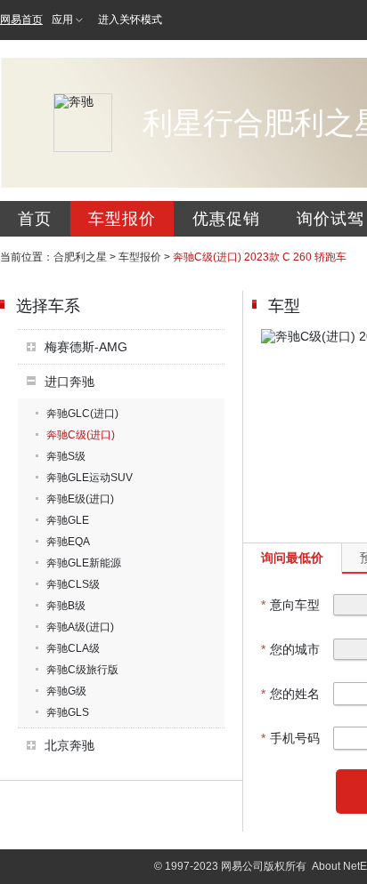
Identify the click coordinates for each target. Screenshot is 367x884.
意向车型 (290, 605)
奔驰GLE (67, 520)
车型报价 (122, 219)
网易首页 (21, 19)
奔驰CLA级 (73, 648)
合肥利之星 (80, 257)
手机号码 (290, 738)
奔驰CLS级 (73, 584)
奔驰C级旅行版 (82, 669)
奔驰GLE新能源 (83, 563)
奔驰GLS (67, 712)
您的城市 (290, 649)
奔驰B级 (66, 605)
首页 (35, 219)
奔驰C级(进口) (80, 435)
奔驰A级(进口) (80, 627)
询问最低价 (292, 557)
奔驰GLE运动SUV (89, 477)
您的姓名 (290, 694)
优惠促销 (226, 219)
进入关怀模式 (130, 19)
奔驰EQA (68, 541)
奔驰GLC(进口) (82, 413)
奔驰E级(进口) (80, 499)
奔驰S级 (66, 456)
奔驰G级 (66, 691)
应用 (62, 19)
